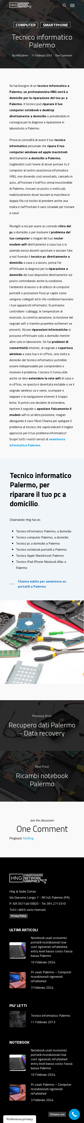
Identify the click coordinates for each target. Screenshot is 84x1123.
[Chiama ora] (74, 1114)
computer (26, 25)
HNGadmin (22, 55)
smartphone (55, 25)
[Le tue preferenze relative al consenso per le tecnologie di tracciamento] (19, 1119)
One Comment (63, 55)
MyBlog (28, 838)
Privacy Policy (18, 915)
